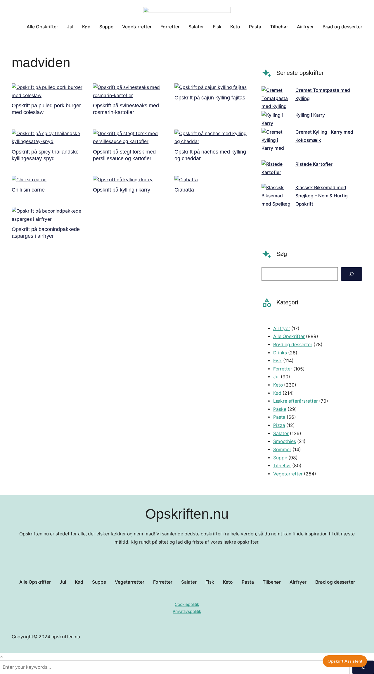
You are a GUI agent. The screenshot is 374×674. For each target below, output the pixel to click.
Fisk (277, 360)
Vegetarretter (288, 474)
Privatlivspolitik (187, 611)
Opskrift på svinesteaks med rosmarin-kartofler (126, 109)
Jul (276, 377)
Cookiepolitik (187, 604)
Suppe (280, 458)
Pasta (279, 417)
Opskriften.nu (187, 514)
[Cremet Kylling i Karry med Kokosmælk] (276, 144)
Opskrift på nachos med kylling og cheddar (210, 155)
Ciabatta (184, 190)
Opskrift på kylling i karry (121, 190)
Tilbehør (282, 465)
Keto (278, 385)
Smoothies (284, 441)
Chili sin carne (28, 190)
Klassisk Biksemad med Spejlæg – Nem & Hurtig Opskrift (321, 195)
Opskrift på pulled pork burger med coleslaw (46, 109)
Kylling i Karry (310, 115)
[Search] (351, 274)
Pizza (279, 425)
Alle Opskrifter (289, 336)
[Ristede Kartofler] (276, 172)
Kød (277, 393)
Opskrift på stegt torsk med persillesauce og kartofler (124, 155)
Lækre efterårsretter (295, 401)
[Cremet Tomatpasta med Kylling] (276, 98)
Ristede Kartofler (314, 164)
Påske (279, 409)
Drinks (280, 353)
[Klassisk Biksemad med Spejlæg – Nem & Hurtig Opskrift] (276, 208)
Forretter (282, 369)
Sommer (282, 449)
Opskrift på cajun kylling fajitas (209, 98)
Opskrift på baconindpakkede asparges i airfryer (46, 232)
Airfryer (281, 328)
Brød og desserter (292, 344)
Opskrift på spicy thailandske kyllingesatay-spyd (45, 155)
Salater (281, 433)
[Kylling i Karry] (276, 119)
